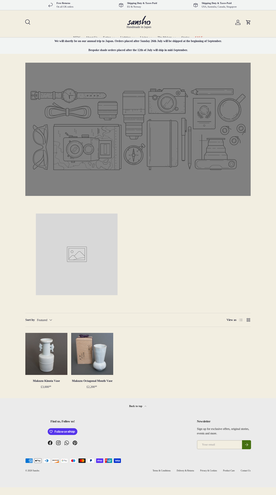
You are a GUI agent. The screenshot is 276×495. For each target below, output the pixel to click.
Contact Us (246, 470)
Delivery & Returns (185, 470)
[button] (248, 22)
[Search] (27, 21)
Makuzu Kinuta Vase (46, 380)
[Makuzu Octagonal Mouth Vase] (92, 354)
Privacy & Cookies (208, 470)
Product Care (229, 470)
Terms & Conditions (162, 470)
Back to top (136, 406)
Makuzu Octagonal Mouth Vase (92, 380)
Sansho (36, 470)
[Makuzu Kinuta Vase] (46, 354)
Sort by (30, 319)
